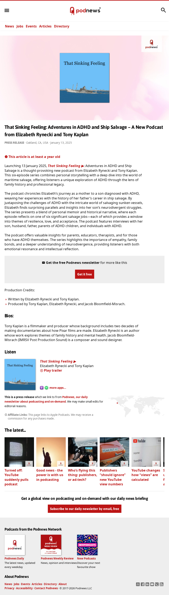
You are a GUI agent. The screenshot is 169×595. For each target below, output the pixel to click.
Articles (45, 26)
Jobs (19, 26)
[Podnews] (72, 11)
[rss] (162, 585)
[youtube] (152, 585)
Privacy (9, 588)
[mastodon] (138, 585)
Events (31, 26)
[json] (157, 585)
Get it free (84, 274)
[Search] (163, 12)
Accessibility (24, 588)
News (9, 26)
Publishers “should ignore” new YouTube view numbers (113, 477)
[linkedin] (148, 585)
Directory (61, 26)
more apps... (57, 388)
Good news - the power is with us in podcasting (49, 475)
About (63, 584)
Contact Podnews (46, 588)
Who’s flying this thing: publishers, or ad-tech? (82, 475)
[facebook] (143, 585)
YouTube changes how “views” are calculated (145, 475)
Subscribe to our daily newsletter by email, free (84, 509)
